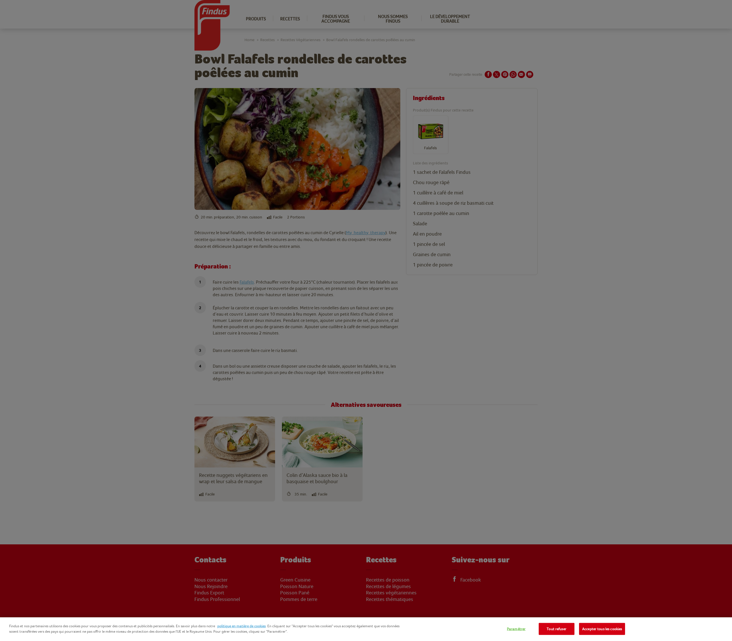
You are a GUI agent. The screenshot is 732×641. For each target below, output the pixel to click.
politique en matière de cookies (241, 626)
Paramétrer (516, 629)
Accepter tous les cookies (602, 629)
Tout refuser (556, 629)
